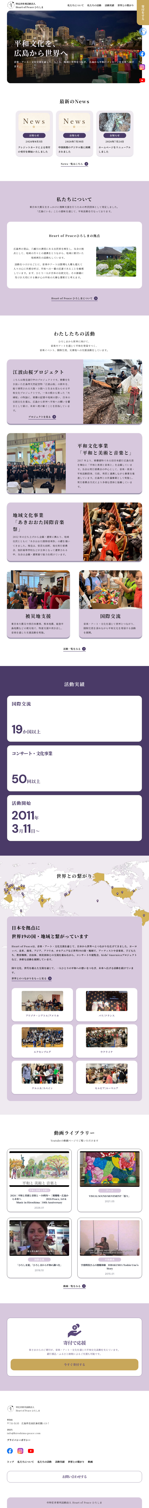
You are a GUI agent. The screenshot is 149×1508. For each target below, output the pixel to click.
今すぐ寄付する (74, 1364)
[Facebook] (142, 54)
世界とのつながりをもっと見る (29, 978)
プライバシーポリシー (19, 1440)
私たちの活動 (94, 5)
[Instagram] (142, 67)
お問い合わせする (74, 1476)
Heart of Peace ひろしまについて (72, 298)
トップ (10, 1461)
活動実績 (109, 5)
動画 (90, 1461)
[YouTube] (142, 80)
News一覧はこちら (72, 164)
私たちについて (76, 5)
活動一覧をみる (72, 648)
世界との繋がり (126, 5)
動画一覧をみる (72, 1286)
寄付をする (143, 12)
